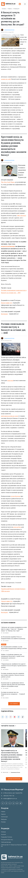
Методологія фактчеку (7, 839)
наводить (10, 380)
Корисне (3, 814)
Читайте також (8, 726)
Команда (3, 832)
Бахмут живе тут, (6, 303)
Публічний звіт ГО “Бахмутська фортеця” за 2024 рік (14, 845)
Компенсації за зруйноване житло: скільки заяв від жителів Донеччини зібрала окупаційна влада (13, 684)
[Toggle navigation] (25, 4)
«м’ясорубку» (17, 527)
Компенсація (4, 816)
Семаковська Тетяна (9, 29)
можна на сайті (6, 79)
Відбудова (4, 819)
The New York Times (8, 182)
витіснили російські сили (9, 416)
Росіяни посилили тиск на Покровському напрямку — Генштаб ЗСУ (13, 694)
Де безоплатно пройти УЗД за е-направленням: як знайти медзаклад (13, 637)
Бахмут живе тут (6, 601)
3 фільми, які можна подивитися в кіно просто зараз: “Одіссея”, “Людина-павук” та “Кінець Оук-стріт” (14, 629)
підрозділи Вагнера (8, 246)
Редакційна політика (6, 837)
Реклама (3, 822)
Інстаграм (4, 314)
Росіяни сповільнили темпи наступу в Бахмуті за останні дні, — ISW (13, 291)
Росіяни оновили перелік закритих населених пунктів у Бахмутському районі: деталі (12, 675)
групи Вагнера (15, 496)
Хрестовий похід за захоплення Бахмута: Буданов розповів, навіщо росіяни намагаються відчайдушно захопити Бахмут (11, 755)
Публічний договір (6, 842)
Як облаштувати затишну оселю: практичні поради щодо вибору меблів (14, 647)
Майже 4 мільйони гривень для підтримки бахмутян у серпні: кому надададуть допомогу (12, 656)
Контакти (3, 834)
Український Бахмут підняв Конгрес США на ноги (13, 590)
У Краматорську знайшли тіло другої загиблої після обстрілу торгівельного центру (13, 665)
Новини (3, 811)
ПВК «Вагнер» (21, 215)
